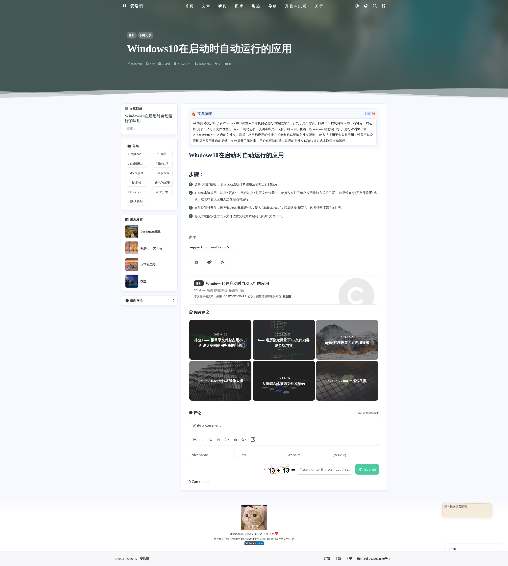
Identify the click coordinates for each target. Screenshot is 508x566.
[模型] (132, 281)
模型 (143, 281)
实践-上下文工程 (151, 248)
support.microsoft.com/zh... (212, 247)
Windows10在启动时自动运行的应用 (216, 290)
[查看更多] (173, 300)
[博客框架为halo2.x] (254, 521)
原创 (132, 35)
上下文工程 (147, 264)
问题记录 (145, 35)
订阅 (327, 536)
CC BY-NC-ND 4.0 (234, 296)
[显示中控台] (383, 6)
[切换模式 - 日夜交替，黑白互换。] (365, 6)
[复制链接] (222, 262)
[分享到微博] (209, 262)
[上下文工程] (132, 264)
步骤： (131, 128)
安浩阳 (287, 296)
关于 (349, 536)
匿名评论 (363, 412)
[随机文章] (356, 6)
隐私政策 (373, 412)
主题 (338, 536)
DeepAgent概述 (150, 231)
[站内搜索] (374, 6)
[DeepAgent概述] (132, 231)
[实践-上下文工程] (132, 248)
